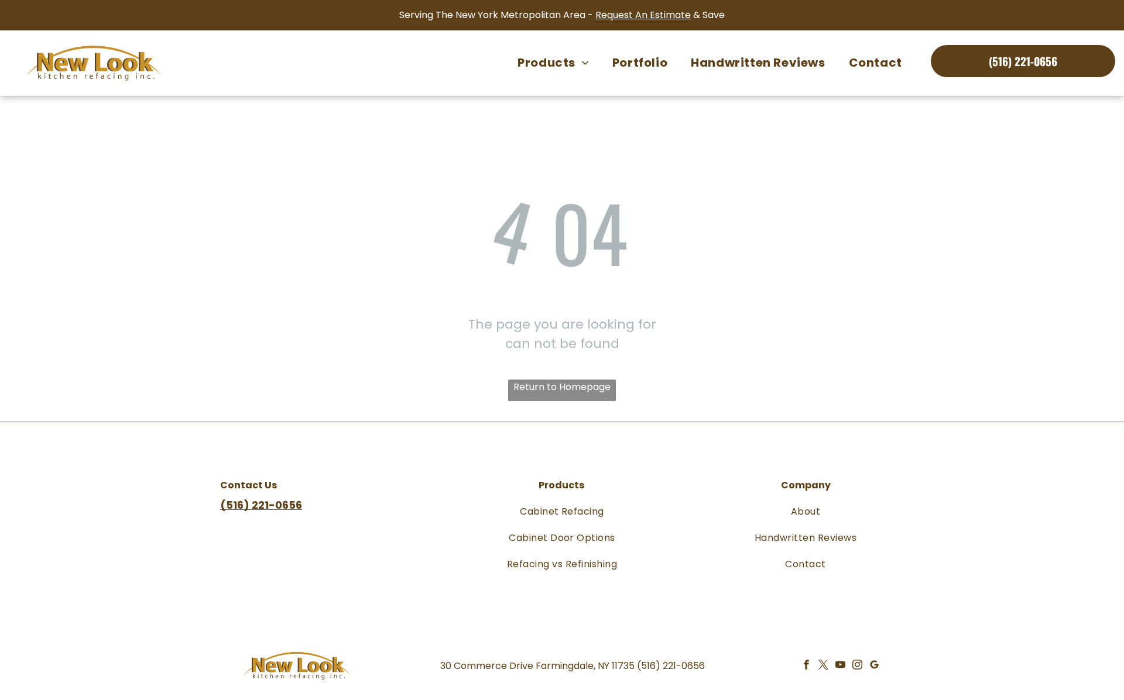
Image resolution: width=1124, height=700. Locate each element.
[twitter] (823, 666)
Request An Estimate (643, 15)
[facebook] (806, 666)
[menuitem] (553, 62)
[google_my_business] (874, 666)
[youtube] (840, 666)
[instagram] (857, 666)
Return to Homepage (562, 387)
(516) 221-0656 (671, 666)
